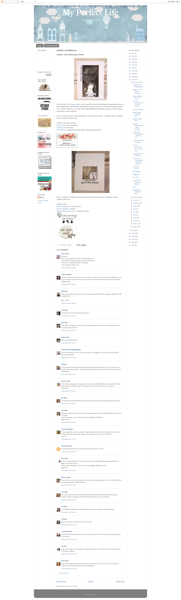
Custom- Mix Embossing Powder (137, 182)
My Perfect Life (90, 12)
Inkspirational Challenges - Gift (137, 114)
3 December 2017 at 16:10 (68, 374)
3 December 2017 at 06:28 (68, 284)
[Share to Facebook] (83, 245)
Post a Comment (64, 573)
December (136, 82)
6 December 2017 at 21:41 (68, 485)
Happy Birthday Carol (137, 120)
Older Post (120, 581)
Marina (42, 198)
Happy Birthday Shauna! (137, 97)
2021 (133, 68)
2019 (133, 74)
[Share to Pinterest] (85, 245)
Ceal (62, 519)
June (134, 212)
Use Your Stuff (62, 125)
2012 (133, 242)
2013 (133, 239)
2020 (133, 71)
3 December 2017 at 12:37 (68, 343)
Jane (62, 398)
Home (40, 46)
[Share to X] (81, 245)
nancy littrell (64, 274)
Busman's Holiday (138, 109)
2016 (133, 230)
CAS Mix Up (61, 130)
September (136, 203)
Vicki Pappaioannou (73, 104)
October (135, 200)
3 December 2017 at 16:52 (68, 404)
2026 (133, 53)
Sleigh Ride (136, 174)
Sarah (63, 310)
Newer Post (61, 581)
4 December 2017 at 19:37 (68, 452)
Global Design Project (64, 206)
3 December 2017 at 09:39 (68, 316)
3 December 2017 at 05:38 (68, 268)
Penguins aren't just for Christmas (137, 91)
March (135, 221)
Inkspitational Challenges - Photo (137, 192)
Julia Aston (64, 477)
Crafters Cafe (61, 127)
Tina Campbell (65, 429)
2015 (133, 233)
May (134, 215)
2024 (133, 59)
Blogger (94, 595)
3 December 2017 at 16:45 (68, 391)
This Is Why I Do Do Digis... (138, 141)
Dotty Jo (63, 337)
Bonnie (63, 561)
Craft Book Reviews (51, 46)
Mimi (63, 323)
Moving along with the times (66, 211)
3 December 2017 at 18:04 (68, 422)
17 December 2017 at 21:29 (69, 569)
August (135, 206)
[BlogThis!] (79, 245)
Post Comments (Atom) (71, 586)
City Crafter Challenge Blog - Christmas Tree (138, 134)
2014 (133, 236)
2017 (133, 80)
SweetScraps (65, 446)
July (134, 209)
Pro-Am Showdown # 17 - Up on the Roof (138, 148)
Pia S (62, 506)
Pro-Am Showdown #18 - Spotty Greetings (138, 126)
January (135, 227)
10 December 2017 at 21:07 (69, 554)
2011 (133, 245)
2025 (133, 56)
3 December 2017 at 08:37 (68, 303)
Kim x (63, 458)
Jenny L (63, 254)
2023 (133, 62)
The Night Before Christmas (138, 154)
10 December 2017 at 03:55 (69, 525)
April (135, 218)
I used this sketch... (136, 168)
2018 (133, 77)
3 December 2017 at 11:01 (68, 330)
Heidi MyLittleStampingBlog (69, 350)
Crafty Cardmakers (63, 209)
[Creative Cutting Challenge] (44, 168)
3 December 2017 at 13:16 (68, 358)
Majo (62, 291)
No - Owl (135, 177)
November (136, 197)
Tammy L (64, 381)
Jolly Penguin (136, 171)
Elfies (134, 187)
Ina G (62, 492)
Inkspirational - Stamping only (138, 86)
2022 (133, 65)
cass (62, 546)
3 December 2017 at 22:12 (68, 439)
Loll (62, 364)
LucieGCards (65, 531)
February (136, 224)
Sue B (63, 410)
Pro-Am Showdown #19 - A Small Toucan (138, 103)
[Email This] (77, 245)
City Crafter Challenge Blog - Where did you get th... (138, 161)
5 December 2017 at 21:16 (68, 470)
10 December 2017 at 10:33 (68, 539)
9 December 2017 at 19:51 (68, 512)
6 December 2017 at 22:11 (68, 500)
